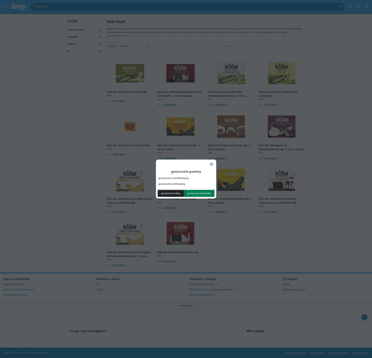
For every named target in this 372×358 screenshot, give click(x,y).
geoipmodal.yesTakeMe (199, 193)
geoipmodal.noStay (170, 193)
